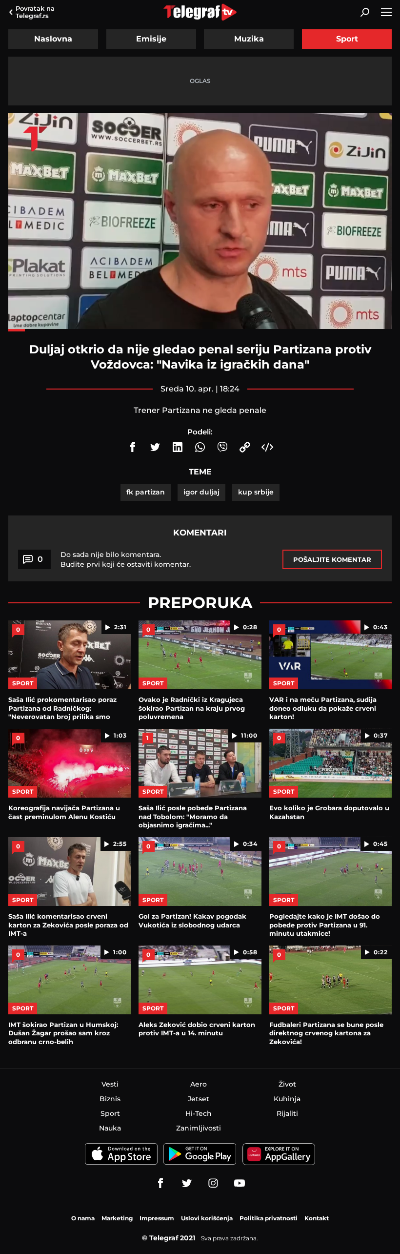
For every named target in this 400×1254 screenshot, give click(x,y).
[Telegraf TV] (239, 1183)
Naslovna (53, 38)
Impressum (157, 1218)
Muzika (249, 38)
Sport (347, 38)
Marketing (117, 1218)
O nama (83, 1218)
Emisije (151, 38)
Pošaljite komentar (332, 559)
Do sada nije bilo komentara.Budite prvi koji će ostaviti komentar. (125, 559)
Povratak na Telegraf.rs (35, 12)
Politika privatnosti (269, 1218)
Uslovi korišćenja (207, 1218)
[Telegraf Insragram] (213, 1183)
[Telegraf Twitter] (187, 1183)
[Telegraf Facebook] (160, 1183)
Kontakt (316, 1218)
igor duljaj (201, 492)
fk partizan (145, 492)
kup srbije (256, 492)
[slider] (200, 330)
